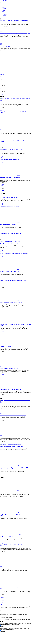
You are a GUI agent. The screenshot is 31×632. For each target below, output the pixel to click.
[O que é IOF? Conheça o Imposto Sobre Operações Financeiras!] (8, 241)
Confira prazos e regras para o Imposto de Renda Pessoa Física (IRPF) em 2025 (13, 280)
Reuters (3, 374)
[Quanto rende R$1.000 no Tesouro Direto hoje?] (8, 222)
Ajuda (1, 604)
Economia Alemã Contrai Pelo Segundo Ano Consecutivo (9, 368)
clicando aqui (4, 608)
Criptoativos (4, 9)
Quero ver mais (2, 94)
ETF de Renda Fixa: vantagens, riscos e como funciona (9, 197)
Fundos (4, 10)
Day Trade (20, 149)
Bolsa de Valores (2, 204)
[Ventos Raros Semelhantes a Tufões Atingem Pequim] (8, 534)
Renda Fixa (4, 8)
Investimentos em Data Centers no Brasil (6, 346)
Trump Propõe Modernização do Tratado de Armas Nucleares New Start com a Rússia (14, 89)
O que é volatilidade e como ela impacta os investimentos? (9, 159)
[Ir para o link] (11, 74)
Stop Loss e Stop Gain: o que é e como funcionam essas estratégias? (11, 187)
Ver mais (1, 191)
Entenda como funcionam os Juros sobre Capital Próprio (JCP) (10, 233)
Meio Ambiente (19, 534)
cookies (4, 607)
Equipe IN (3, 29)
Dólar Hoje (4, 15)
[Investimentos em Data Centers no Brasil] (8, 344)
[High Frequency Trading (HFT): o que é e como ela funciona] (8, 175)
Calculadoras (5, 14)
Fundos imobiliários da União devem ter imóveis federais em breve (11, 302)
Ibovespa (1, 99)
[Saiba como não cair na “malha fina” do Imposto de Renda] (8, 269)
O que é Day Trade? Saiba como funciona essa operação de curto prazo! (12, 151)
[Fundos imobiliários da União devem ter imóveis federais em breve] (8, 300)
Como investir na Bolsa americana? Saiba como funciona (9, 206)
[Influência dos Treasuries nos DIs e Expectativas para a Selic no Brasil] (9, 444)
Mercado (3, 5)
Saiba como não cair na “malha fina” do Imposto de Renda (10, 271)
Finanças (3, 11)
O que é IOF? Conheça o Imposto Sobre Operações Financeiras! (10, 243)
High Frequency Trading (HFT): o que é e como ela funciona (10, 177)
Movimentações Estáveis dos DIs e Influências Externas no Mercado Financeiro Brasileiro (14, 568)
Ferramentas (3, 13)
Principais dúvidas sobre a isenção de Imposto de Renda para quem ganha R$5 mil (13, 253)
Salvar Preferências (2, 631)
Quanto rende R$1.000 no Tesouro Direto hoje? (8, 224)
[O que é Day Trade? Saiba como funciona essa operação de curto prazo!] (9, 149)
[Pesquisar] (0, 2)
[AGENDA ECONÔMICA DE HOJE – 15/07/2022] (8, 490)
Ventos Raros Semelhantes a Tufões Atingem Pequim (8, 536)
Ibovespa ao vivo (2, 74)
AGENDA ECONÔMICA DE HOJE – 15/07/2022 (8, 492)
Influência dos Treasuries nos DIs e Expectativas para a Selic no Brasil (11, 446)
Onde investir (3, 7)
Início (2, 4)
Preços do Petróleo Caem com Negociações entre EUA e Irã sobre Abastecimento (13, 415)
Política (27, 20)
